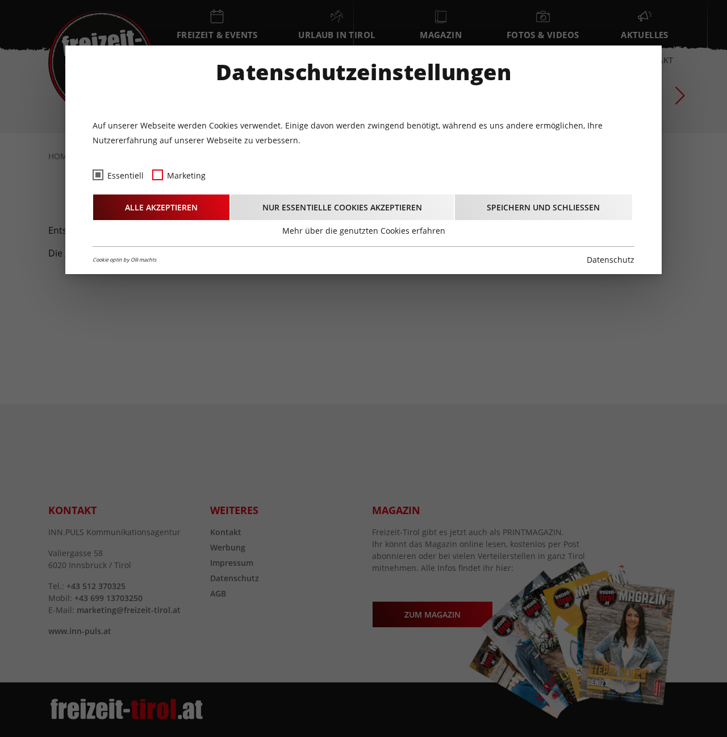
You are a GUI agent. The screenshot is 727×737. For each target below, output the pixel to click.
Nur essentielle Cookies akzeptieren (342, 207)
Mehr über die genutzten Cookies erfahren (363, 230)
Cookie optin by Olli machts (124, 259)
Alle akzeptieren (161, 207)
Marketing (186, 175)
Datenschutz (610, 259)
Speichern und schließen (543, 207)
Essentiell (125, 175)
